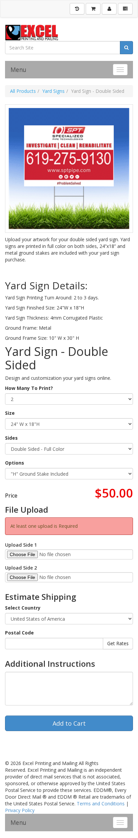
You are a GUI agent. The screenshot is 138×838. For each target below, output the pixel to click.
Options (14, 463)
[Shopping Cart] (93, 8)
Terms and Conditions (101, 803)
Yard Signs (53, 91)
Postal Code (19, 632)
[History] (77, 8)
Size (10, 413)
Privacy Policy (19, 810)
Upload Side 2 (21, 567)
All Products (23, 91)
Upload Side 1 (21, 545)
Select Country (23, 608)
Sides (11, 438)
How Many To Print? (29, 388)
